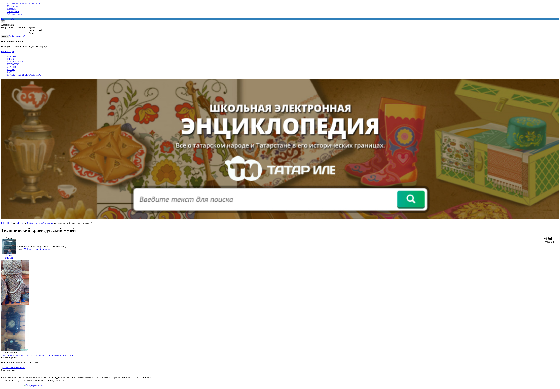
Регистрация (7, 51)
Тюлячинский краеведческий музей (19, 355)
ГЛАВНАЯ (6, 223)
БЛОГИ (20, 223)
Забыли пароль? (17, 36)
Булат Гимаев (9, 256)
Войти (5, 36)
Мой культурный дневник (40, 223)
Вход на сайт (7, 19)
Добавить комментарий (12, 367)
